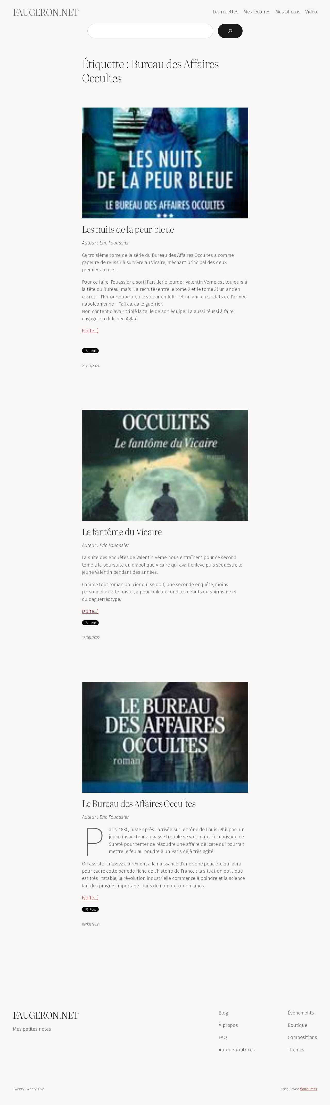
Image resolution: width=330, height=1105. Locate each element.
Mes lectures (256, 12)
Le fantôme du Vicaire (122, 531)
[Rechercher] (230, 31)
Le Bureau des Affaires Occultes (138, 803)
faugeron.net (45, 12)
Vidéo (311, 12)
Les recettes (225, 12)
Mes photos (287, 12)
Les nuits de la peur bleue (128, 228)
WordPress (308, 1089)
